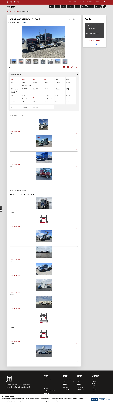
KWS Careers (89, 1)
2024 (12, 79)
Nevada (93, 383)
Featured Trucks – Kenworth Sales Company (51, 387)
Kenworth (24, 79)
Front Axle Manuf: (24, 88)
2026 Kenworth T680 (15, 131)
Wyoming (94, 391)
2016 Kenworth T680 (15, 308)
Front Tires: (57, 88)
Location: (34, 95)
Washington (94, 389)
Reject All (102, 399)
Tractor (17, 11)
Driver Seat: (23, 82)
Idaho (93, 379)
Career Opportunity (48, 394)
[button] (104, 2)
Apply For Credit (66, 389)
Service (77, 7)
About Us (82, 1)
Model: (34, 78)
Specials (75, 1)
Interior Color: (24, 95)
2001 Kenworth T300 (15, 226)
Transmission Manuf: (36, 106)
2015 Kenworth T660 (15, 275)
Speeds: (67, 101)
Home (51, 7)
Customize (108, 399)
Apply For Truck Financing (49, 390)
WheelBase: (46, 106)
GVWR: (12, 95)
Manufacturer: (24, 78)
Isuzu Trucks (47, 383)
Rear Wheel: (35, 101)
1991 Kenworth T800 (15, 210)
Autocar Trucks (47, 381)
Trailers (63, 7)
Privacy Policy (80, 387)
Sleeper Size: (46, 101)
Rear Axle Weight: (69, 95)
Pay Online (96, 1)
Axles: (56, 78)
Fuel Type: (67, 88)
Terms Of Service (80, 389)
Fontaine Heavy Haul (67, 379)
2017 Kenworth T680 (15, 325)
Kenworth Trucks (47, 379)
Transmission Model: (25, 106)
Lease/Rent (90, 7)
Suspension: (13, 106)
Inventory (9, 11)
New (45, 79)
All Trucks (13, 11)
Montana (94, 381)
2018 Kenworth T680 (15, 358)
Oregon (93, 385)
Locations (70, 7)
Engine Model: (46, 82)
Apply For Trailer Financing (68, 381)
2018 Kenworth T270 (15, 341)
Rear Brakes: (13, 101)
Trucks (57, 7)
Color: (12, 82)
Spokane (34, 97)
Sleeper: (56, 101)
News (69, 1)
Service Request (80, 379)
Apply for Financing (94, 40)
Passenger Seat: (46, 95)
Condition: (45, 78)
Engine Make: (35, 82)
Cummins (35, 83)
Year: (11, 78)
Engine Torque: (57, 82)
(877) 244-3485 (75, 19)
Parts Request (65, 387)
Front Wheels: (68, 82)
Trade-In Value (47, 385)
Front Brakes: (46, 88)
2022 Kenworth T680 (15, 164)
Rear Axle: (56, 95)
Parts (83, 7)
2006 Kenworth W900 (15, 242)
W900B (34, 79)
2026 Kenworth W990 (15, 180)
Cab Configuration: (69, 78)
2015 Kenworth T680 (15, 292)
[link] (64, 67)
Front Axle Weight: (36, 88)
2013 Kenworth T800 (15, 259)
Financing (98, 7)
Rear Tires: (23, 101)
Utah (93, 387)
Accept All (94, 399)
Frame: (12, 88)
